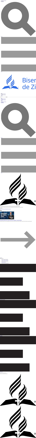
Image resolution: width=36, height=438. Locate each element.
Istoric (1, 95)
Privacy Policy (2, 1)
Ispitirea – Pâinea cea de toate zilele (5, 259)
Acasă (1, 93)
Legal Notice (2, 102)
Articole (2, 94)
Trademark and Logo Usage (3, 0)
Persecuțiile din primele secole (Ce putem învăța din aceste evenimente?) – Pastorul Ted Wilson (11, 220)
